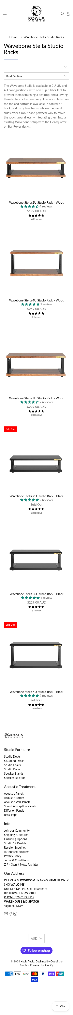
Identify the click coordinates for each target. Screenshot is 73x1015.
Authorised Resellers (16, 851)
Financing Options (15, 839)
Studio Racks (12, 769)
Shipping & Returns (16, 834)
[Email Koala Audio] (6, 914)
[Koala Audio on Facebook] (10, 914)
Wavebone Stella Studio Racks (44, 37)
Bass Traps (10, 814)
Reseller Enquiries (15, 847)
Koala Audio (27, 961)
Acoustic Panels (14, 793)
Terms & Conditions (16, 860)
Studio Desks (12, 756)
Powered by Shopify (41, 965)
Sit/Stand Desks (14, 760)
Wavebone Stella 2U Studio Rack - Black (36, 496)
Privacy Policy (12, 856)
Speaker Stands (13, 773)
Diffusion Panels (14, 810)
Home (13, 37)
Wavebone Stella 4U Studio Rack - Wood (36, 300)
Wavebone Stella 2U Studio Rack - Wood (36, 202)
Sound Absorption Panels (20, 806)
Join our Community (17, 830)
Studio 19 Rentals (15, 843)
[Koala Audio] (36, 13)
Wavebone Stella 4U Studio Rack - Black (36, 692)
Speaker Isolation (15, 777)
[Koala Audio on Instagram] (15, 914)
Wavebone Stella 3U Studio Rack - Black (36, 594)
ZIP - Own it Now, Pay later (21, 864)
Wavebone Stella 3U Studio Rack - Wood (36, 398)
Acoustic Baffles (14, 797)
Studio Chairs (12, 765)
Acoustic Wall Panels (17, 802)
